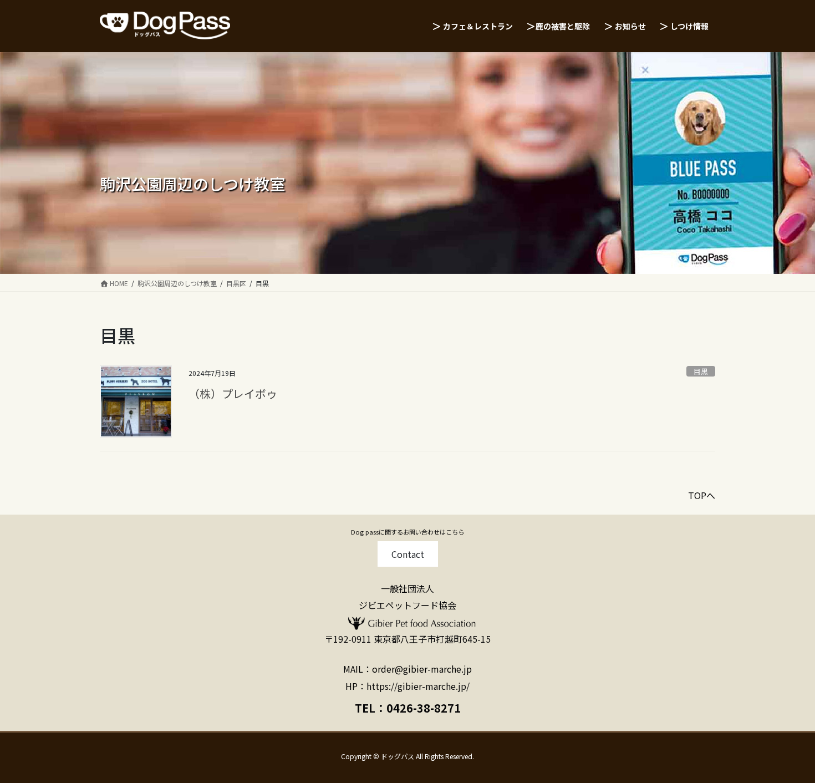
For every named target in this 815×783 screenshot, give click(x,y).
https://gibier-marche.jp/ (418, 686)
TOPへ (701, 495)
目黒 (701, 371)
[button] (408, 553)
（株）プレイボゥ (233, 393)
